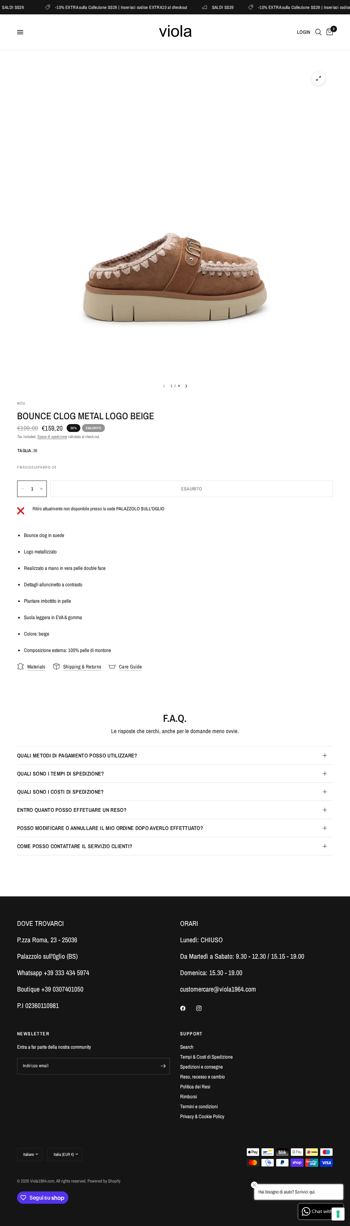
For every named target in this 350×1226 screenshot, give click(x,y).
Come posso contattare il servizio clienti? (74, 846)
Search (186, 1046)
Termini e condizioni (199, 1106)
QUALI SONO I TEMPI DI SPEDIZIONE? (60, 773)
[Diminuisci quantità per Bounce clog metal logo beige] (22, 489)
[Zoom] (318, 78)
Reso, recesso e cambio (202, 1076)
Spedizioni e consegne (201, 1066)
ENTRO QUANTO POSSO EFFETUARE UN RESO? (71, 810)
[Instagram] (203, 1008)
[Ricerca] (318, 32)
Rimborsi (188, 1096)
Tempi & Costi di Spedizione (206, 1056)
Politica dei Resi (195, 1086)
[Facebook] (187, 1008)
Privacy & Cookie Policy (202, 1116)
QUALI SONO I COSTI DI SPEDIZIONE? (60, 791)
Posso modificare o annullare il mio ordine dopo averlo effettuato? (110, 828)
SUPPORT (191, 1033)
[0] (328, 32)
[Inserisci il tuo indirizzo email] (163, 1066)
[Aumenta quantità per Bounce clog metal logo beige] (41, 489)
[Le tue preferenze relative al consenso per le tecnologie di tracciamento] (338, 1214)
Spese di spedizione (52, 436)
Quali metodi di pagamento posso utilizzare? (77, 755)
